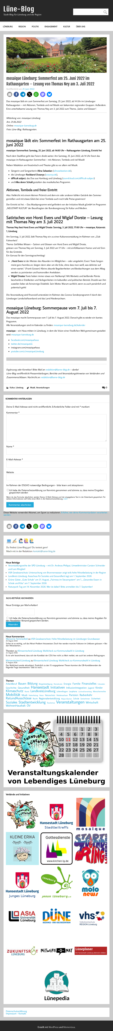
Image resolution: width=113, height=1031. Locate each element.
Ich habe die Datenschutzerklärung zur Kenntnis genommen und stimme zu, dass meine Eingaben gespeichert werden (56, 491)
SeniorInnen (85, 699)
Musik (32, 387)
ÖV (28, 705)
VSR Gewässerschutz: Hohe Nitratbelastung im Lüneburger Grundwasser (65, 638)
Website (10, 472)
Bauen (22, 683)
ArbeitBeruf (11, 684)
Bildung (33, 683)
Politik (35, 26)
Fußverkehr (101, 684)
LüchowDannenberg (85, 691)
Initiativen (57, 687)
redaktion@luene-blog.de (58, 369)
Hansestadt (40, 687)
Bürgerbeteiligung (45, 684)
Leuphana (73, 691)
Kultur (66, 26)
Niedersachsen (62, 695)
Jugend (91, 688)
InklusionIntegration (76, 687)
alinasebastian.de (62, 170)
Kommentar (12, 412)
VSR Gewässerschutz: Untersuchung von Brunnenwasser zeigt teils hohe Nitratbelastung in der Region (57, 572)
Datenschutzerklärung (16, 1011)
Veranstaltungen (43, 387)
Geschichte (11, 687)
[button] (9, 94)
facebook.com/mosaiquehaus (25, 339)
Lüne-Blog (18, 9)
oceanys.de (51, 174)
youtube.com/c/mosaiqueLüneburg (27, 351)
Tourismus (51, 703)
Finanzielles (89, 683)
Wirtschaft (92, 702)
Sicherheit (95, 698)
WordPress (53, 1027)
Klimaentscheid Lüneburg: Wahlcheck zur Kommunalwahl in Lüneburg (51, 650)
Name (10, 446)
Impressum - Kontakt (16, 1013)
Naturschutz (50, 695)
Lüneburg (8, 26)
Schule (76, 698)
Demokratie (58, 684)
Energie (67, 684)
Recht (35, 699)
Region (22, 26)
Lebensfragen (62, 691)
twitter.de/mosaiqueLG (22, 343)
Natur (41, 695)
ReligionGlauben (66, 699)
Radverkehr (86, 694)
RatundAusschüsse (18, 698)
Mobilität (13, 695)
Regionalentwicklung (49, 698)
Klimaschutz (14, 691)
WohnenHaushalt (15, 705)
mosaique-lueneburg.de (25, 125)
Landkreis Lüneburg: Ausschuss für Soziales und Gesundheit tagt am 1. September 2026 (50, 576)
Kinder (99, 687)
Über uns (80, 26)
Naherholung (33, 695)
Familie (76, 683)
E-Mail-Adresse (14, 459)
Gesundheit (24, 687)
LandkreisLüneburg (42, 691)
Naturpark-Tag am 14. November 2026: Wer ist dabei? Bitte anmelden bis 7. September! (50, 586)
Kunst (27, 691)
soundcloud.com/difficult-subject (78, 178)
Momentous (69, 1027)
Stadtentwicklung (32, 702)
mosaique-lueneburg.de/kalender (69, 325)
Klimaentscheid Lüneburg (18, 660)
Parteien (73, 695)
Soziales (11, 702)
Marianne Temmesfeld (17, 638)
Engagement (51, 26)
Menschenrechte (99, 691)
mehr (65, 499)
